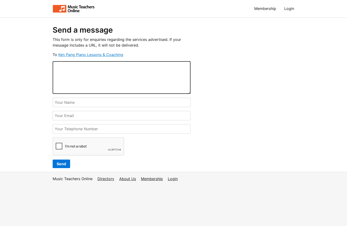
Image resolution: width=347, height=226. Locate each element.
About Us (127, 178)
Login (289, 8)
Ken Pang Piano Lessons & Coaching (90, 54)
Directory (105, 178)
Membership (265, 8)
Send (61, 163)
